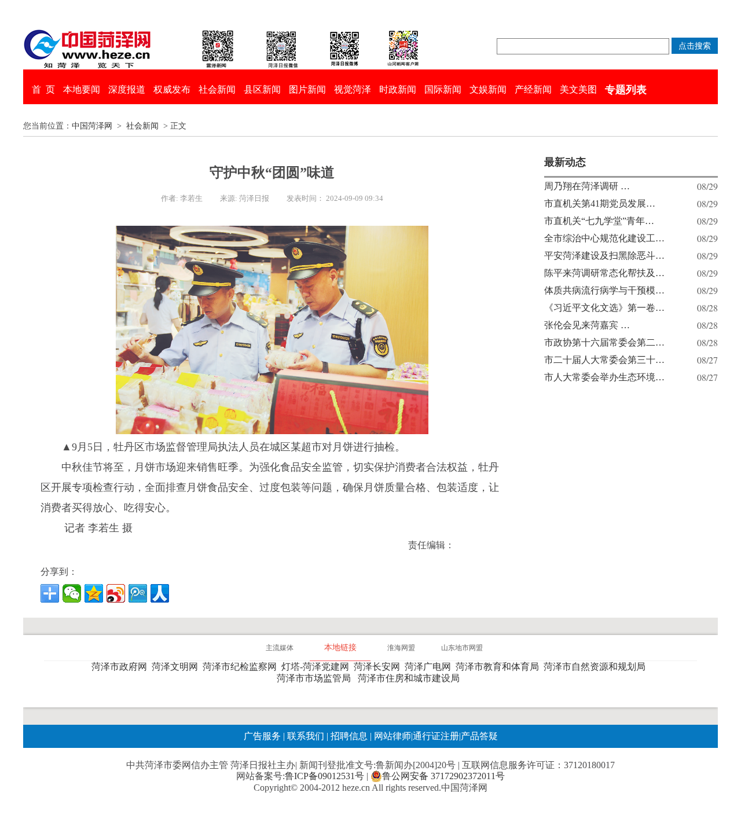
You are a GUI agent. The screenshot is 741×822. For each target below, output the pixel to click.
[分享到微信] (72, 593)
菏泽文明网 (177, 666)
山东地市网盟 (462, 648)
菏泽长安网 (379, 666)
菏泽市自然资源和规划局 (597, 666)
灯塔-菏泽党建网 (317, 666)
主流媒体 (280, 648)
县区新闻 (262, 89)
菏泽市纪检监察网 (242, 666)
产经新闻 (533, 89)
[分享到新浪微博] (116, 593)
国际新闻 (442, 89)
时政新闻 (397, 89)
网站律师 (391, 736)
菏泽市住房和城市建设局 (411, 678)
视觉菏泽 (352, 89)
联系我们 (305, 736)
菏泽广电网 (430, 666)
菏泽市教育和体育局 (500, 666)
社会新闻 (217, 89)
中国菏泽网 (92, 126)
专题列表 (626, 90)
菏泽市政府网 (121, 666)
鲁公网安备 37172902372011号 (443, 776)
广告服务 (262, 736)
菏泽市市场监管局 (316, 678)
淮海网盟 (401, 648)
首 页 (43, 89)
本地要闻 (81, 89)
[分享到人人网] (160, 593)
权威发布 (171, 89)
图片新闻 (307, 89)
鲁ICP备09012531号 (324, 776)
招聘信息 (349, 736)
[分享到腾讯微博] (138, 593)
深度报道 (126, 89)
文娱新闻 (488, 89)
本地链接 (340, 647)
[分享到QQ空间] (94, 593)
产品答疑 (479, 736)
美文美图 (578, 89)
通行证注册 (436, 736)
